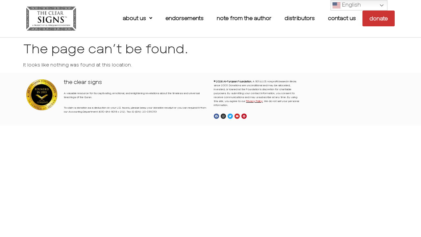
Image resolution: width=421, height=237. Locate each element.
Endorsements (184, 18)
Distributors (300, 18)
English (350, 4)
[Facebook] (216, 116)
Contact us (342, 18)
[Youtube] (237, 116)
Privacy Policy (254, 101)
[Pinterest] (244, 116)
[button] (137, 18)
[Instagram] (223, 116)
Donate (378, 18)
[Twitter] (230, 116)
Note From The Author (244, 18)
